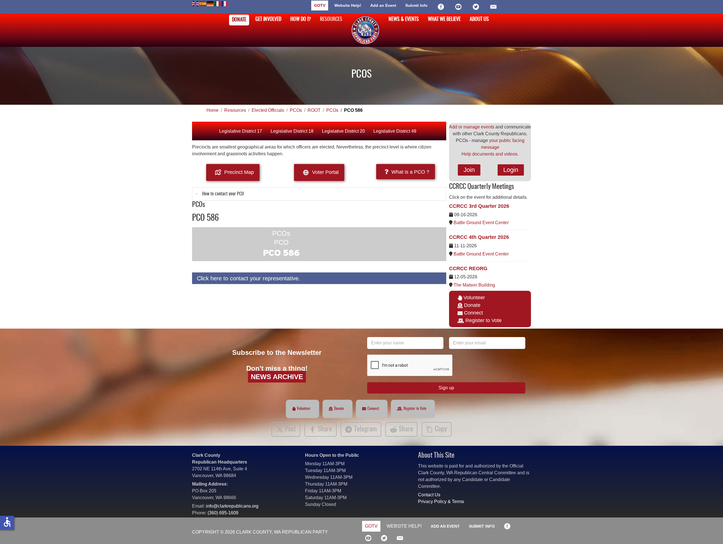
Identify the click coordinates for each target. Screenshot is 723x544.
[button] (710, 531)
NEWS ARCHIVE (277, 377)
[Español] (203, 3)
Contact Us (429, 494)
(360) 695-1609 (223, 512)
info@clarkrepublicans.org (232, 506)
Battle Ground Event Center (481, 222)
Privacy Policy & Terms (441, 501)
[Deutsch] (210, 3)
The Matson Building (474, 285)
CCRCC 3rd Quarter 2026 (479, 206)
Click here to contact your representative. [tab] (248, 278)
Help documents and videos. (490, 154)
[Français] (225, 3)
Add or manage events (471, 126)
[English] (195, 3)
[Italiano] (217, 3)
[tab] (319, 194)
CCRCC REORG (468, 268)
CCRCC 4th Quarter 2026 (479, 237)
